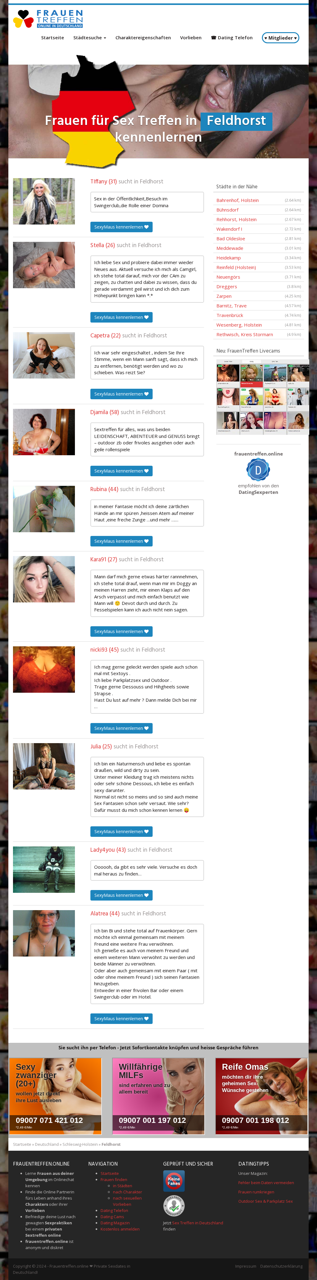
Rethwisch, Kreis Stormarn (258, 334)
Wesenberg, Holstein (258, 325)
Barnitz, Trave (258, 305)
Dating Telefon (114, 1210)
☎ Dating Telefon (232, 37)
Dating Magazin (115, 1223)
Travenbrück (258, 315)
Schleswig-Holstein (80, 1144)
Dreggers (258, 286)
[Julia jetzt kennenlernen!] (44, 766)
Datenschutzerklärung (281, 1266)
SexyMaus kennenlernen (119, 227)
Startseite (52, 37)
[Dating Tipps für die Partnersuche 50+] (258, 469)
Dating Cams (112, 1216)
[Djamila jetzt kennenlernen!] (44, 432)
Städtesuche (88, 37)
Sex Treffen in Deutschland (197, 1223)
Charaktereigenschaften (143, 37)
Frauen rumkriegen (256, 1192)
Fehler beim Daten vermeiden (266, 1182)
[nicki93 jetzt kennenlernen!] (44, 669)
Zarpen (258, 296)
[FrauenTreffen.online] (48, 19)
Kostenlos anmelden (120, 1229)
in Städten (122, 1185)
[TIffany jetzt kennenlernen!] (44, 201)
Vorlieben (191, 37)
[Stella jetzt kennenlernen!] (44, 265)
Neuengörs (258, 277)
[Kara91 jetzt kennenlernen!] (44, 579)
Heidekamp (258, 258)
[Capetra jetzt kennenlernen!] (44, 355)
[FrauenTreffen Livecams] (262, 396)
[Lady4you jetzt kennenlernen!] (44, 869)
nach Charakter (127, 1192)
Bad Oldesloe (258, 238)
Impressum (245, 1266)
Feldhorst (151, 182)
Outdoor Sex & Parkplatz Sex (265, 1201)
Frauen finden (114, 1179)
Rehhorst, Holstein (258, 219)
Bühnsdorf (258, 210)
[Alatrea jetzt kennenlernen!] (44, 933)
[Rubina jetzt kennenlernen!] (44, 509)
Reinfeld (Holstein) (258, 267)
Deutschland (47, 1144)
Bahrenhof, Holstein (258, 200)
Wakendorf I (258, 229)
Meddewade (258, 248)
